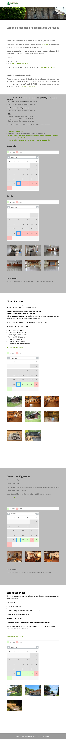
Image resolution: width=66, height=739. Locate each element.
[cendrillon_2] (14, 695)
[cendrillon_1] (33, 695)
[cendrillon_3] (51, 695)
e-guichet (45, 45)
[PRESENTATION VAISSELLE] (14, 440)
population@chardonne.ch (20, 63)
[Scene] (51, 270)
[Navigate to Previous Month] (8, 157)
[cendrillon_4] (14, 711)
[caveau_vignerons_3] (51, 562)
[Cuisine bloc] (33, 255)
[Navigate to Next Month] (37, 157)
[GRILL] (33, 440)
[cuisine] (51, 421)
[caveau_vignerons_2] (33, 562)
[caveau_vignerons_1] (14, 562)
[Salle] (51, 255)
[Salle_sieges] (33, 270)
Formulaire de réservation (15, 347)
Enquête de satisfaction (47, 67)
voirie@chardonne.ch (28, 86)
